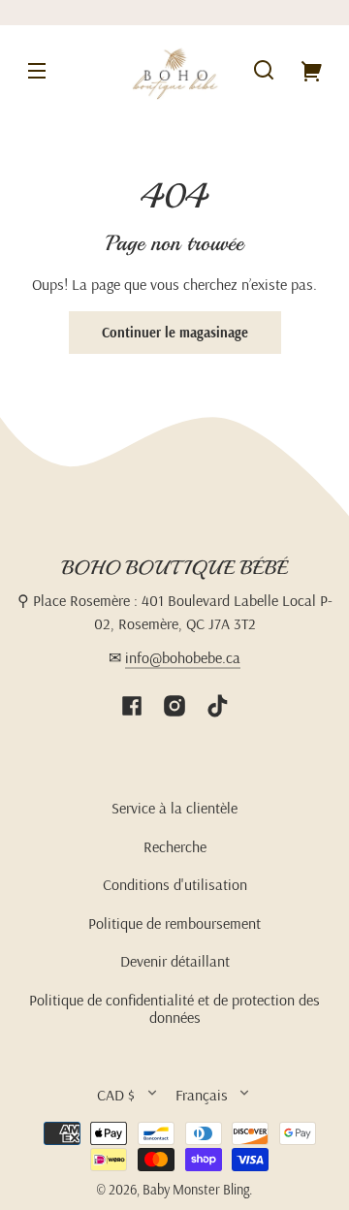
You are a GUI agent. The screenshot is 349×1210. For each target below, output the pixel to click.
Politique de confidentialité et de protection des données (174, 1008)
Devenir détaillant (175, 961)
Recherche (174, 846)
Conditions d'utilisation (175, 884)
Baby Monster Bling (196, 1189)
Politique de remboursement (174, 923)
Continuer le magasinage (175, 332)
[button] (263, 69)
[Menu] (37, 69)
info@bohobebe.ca (182, 657)
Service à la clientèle (174, 807)
